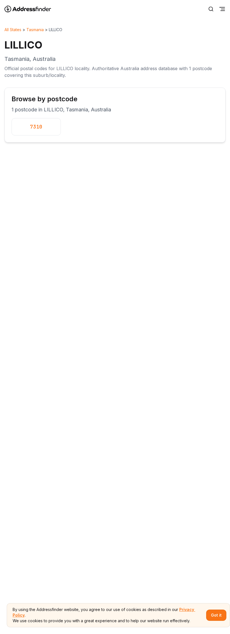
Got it (216, 615)
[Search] (211, 9)
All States (12, 29)
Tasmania (35, 29)
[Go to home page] (31, 9)
